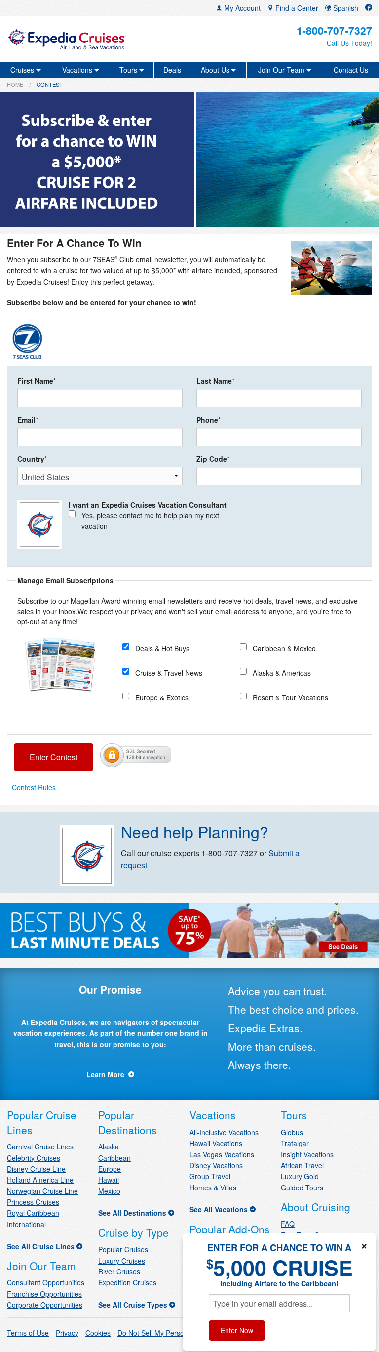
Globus (292, 1132)
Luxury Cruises (121, 1261)
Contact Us (351, 70)
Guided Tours (302, 1187)
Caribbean (114, 1158)
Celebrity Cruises (33, 1158)
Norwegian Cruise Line (42, 1191)
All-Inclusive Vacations (224, 1132)
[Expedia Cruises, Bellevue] (66, 39)
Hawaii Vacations (216, 1143)
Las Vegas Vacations (222, 1154)
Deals (172, 70)
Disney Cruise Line (36, 1169)
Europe (109, 1169)
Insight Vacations (307, 1154)
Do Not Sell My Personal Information (174, 1333)
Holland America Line (40, 1180)
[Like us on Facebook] (368, 8)
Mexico (109, 1191)
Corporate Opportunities (44, 1305)
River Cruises (119, 1271)
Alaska (108, 1146)
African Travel (302, 1165)
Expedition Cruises (127, 1282)
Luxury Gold (300, 1176)
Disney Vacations (216, 1165)
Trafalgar (295, 1143)
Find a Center (295, 8)
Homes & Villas (213, 1187)
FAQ (288, 1224)
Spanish (344, 8)
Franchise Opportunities (44, 1294)
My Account (241, 8)
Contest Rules (34, 787)
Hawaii (108, 1180)
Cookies (98, 1333)
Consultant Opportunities (45, 1282)
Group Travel (210, 1176)
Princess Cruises (33, 1202)
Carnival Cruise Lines (40, 1146)
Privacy (67, 1333)
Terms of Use (28, 1333)
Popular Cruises (123, 1249)
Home (15, 84)
